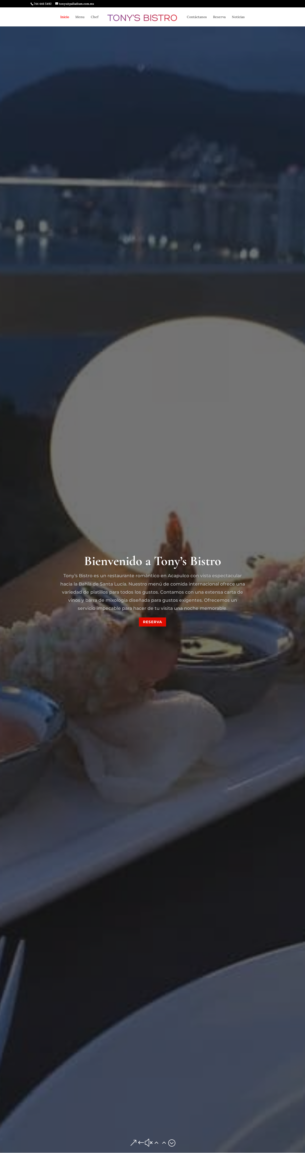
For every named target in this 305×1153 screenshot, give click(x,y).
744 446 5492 (42, 3)
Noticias (238, 17)
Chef (94, 17)
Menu (80, 17)
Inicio (64, 17)
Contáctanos (197, 17)
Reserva (219, 17)
